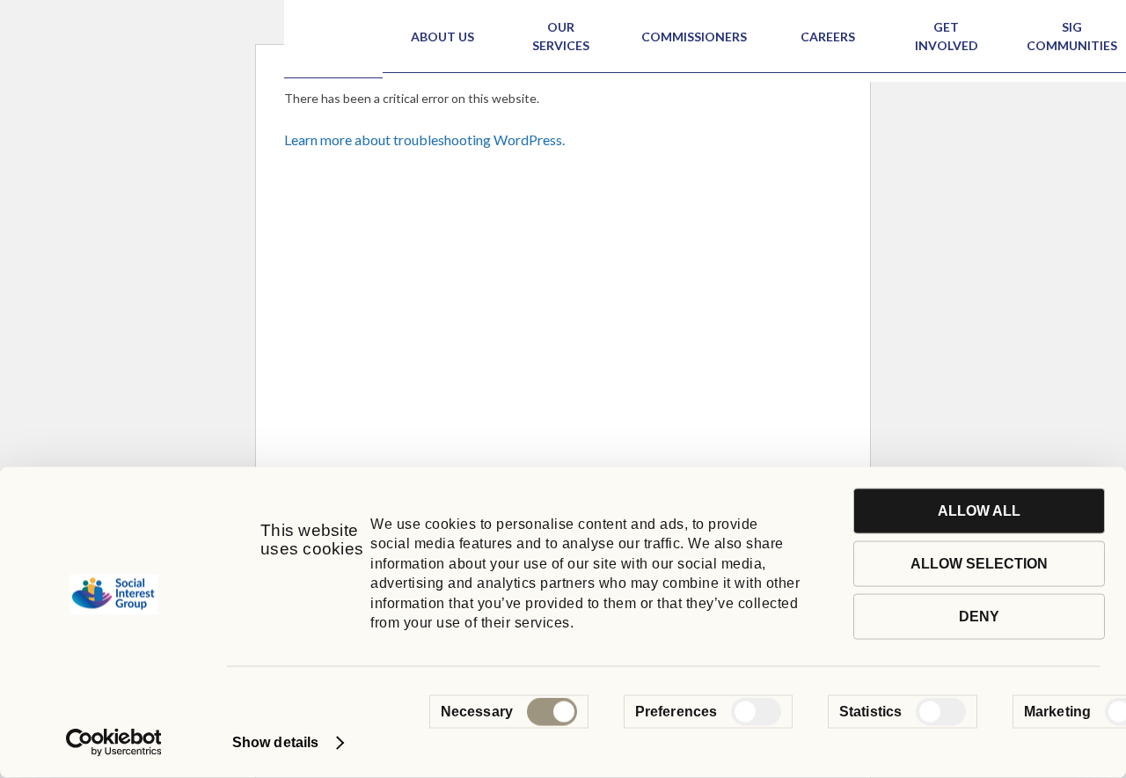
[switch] (756, 712)
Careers (828, 36)
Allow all (979, 510)
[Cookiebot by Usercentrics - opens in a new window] (114, 743)
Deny (979, 616)
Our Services (560, 36)
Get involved (946, 36)
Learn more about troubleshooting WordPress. (424, 139)
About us (442, 36)
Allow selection (979, 563)
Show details (275, 742)
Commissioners (694, 36)
